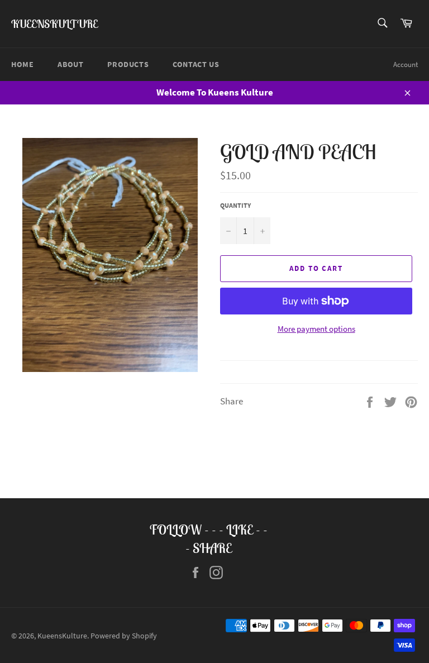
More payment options (316, 328)
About (70, 64)
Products (128, 64)
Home (22, 64)
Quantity (235, 205)
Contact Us (196, 64)
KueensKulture (54, 24)
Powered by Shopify (123, 636)
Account (405, 64)
